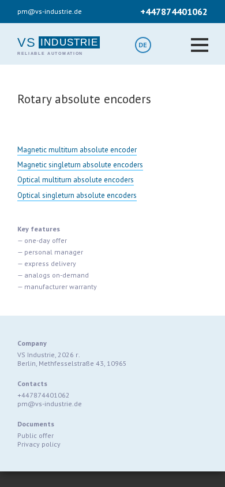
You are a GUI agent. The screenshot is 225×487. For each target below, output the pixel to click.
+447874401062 (174, 11)
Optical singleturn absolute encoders (77, 195)
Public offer (35, 435)
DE (142, 44)
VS (26, 42)
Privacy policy (39, 444)
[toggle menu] (199, 42)
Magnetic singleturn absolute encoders (80, 165)
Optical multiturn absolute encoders (75, 180)
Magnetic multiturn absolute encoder (77, 150)
